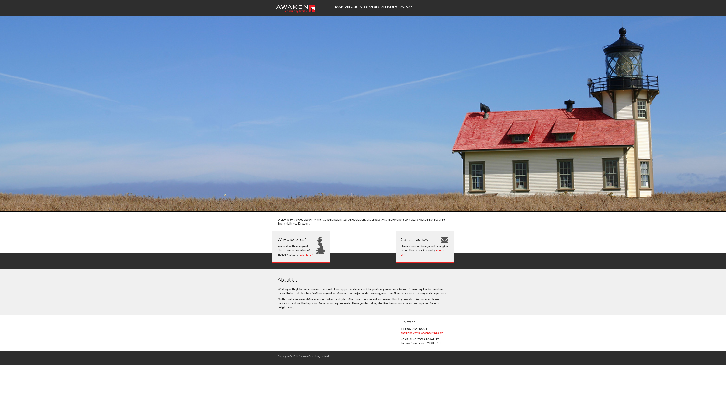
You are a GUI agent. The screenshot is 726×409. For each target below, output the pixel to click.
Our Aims (351, 7)
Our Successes (369, 7)
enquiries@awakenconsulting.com (422, 332)
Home (339, 7)
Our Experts (389, 7)
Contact (406, 7)
